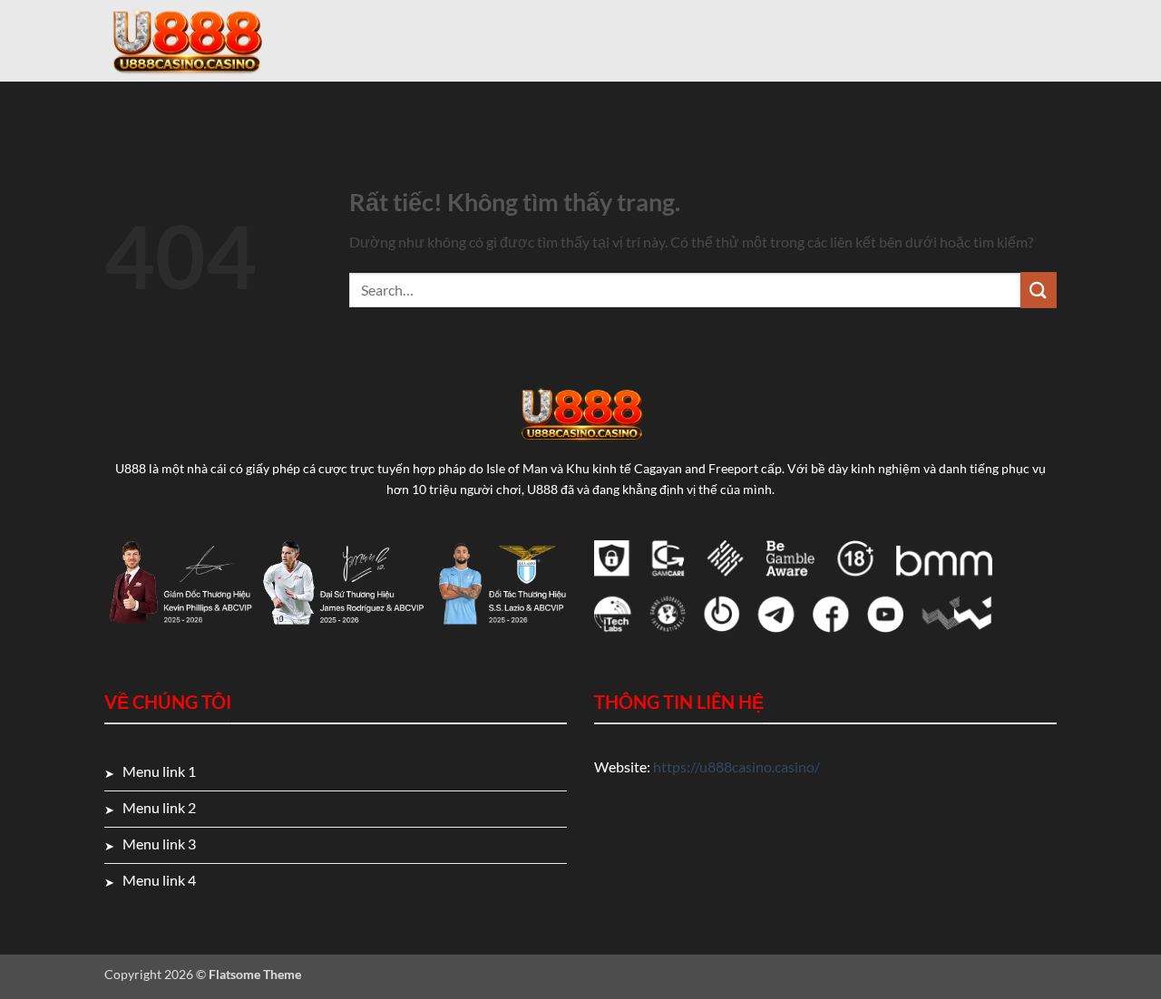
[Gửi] (1038, 289)
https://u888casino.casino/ (736, 766)
